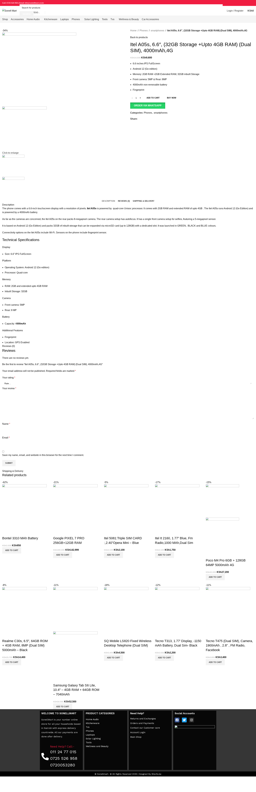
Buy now (171, 98)
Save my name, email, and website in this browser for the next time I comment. (43, 455)
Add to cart (153, 98)
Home (133, 30)
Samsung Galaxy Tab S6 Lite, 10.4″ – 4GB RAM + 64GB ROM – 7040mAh (76, 689)
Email (6, 437)
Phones (144, 30)
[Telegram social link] (252, 3)
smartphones (157, 30)
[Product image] (222, 534)
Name (6, 424)
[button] (192, 105)
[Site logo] (9, 10)
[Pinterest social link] (245, 3)
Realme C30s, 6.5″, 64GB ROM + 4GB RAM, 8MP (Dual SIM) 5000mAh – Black (25, 645)
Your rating (8, 377)
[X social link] (242, 3)
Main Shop (135, 737)
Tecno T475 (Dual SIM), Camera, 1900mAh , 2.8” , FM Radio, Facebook (229, 645)
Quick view (6, 532)
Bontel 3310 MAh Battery (20, 538)
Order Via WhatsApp (147, 105)
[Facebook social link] (238, 3)
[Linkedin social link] (248, 3)
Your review (9, 388)
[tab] (108, 201)
